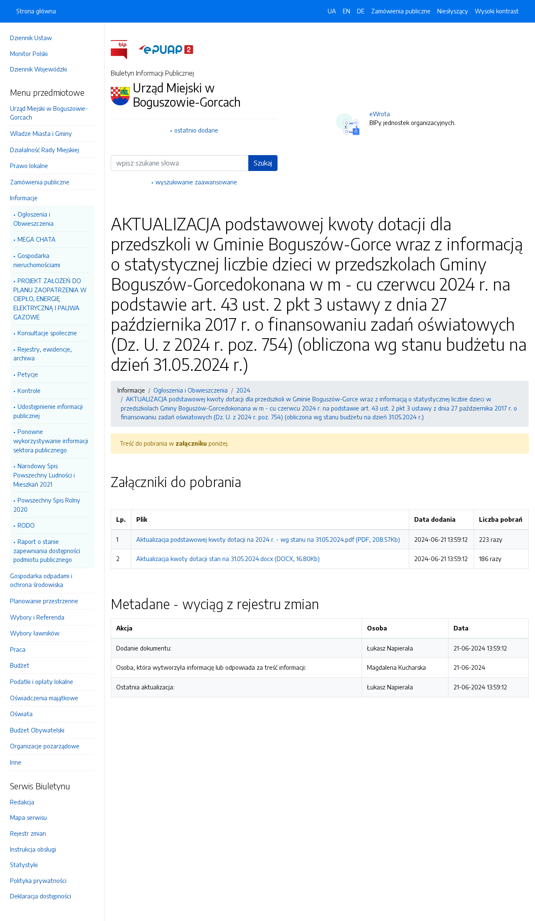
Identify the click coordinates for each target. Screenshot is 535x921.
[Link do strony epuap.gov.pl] (166, 49)
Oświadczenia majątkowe (44, 698)
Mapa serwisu (28, 817)
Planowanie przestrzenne (44, 601)
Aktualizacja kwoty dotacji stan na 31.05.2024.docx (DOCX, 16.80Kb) (228, 558)
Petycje (28, 374)
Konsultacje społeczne (47, 333)
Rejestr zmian (28, 833)
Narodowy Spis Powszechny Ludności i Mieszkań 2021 (44, 474)
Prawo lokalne (29, 165)
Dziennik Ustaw (31, 37)
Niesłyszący (452, 11)
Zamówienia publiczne (39, 182)
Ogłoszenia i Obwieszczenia (33, 218)
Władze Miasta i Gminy (41, 133)
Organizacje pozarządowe (44, 746)
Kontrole (29, 390)
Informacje (24, 198)
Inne (15, 762)
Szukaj (263, 163)
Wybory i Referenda (37, 617)
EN (346, 11)
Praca (17, 649)
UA (332, 11)
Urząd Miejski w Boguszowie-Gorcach (49, 113)
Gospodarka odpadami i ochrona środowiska (41, 580)
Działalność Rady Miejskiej (44, 149)
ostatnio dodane (196, 130)
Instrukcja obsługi (33, 849)
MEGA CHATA (37, 239)
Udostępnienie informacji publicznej (48, 411)
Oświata (21, 713)
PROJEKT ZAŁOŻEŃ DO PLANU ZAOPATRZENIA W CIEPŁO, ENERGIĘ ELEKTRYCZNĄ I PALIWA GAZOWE (50, 298)
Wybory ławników (34, 633)
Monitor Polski (29, 53)
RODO (26, 525)
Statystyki (24, 864)
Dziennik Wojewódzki (38, 69)
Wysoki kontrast (497, 11)
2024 (243, 390)
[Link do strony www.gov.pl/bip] (124, 49)
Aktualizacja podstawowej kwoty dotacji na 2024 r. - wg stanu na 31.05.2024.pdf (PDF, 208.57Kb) (268, 539)
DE (360, 11)
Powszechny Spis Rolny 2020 (46, 504)
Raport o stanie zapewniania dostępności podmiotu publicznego (46, 550)
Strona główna (36, 11)
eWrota (379, 113)
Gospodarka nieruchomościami (36, 260)
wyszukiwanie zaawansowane (196, 182)
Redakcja (22, 802)
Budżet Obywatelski (37, 730)
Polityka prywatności (38, 880)
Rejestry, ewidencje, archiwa (42, 353)
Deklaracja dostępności (40, 896)
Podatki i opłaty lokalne (41, 681)
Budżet (19, 665)
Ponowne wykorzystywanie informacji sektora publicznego (50, 440)
